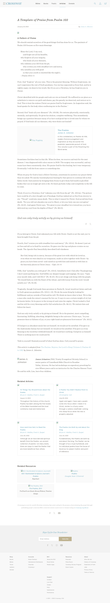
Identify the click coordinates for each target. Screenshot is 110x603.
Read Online (50, 562)
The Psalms (63, 130)
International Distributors (35, 562)
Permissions (50, 592)
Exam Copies (69, 567)
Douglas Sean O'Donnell (74, 476)
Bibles (38, 3)
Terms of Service (89, 572)
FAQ (48, 587)
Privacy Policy (88, 569)
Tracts (53, 3)
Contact (49, 579)
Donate (71, 3)
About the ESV (51, 559)
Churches (31, 564)
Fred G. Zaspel (39, 395)
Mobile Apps (50, 564)
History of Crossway (90, 562)
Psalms (74, 474)
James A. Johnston (87, 26)
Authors (12, 567)
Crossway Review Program (73, 564)
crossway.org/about (81, 508)
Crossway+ (31, 567)
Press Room (69, 562)
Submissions (50, 590)
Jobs (85, 567)
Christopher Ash (65, 395)
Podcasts (68, 559)
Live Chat (49, 582)
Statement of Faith (89, 564)
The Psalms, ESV (35, 488)
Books (46, 3)
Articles (63, 3)
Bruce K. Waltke (26, 395)
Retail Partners (32, 559)
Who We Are (88, 559)
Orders (49, 585)
